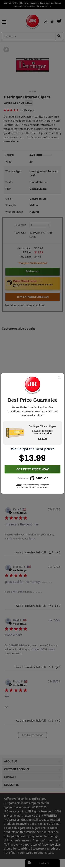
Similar (23, 407)
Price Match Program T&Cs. (36, 487)
